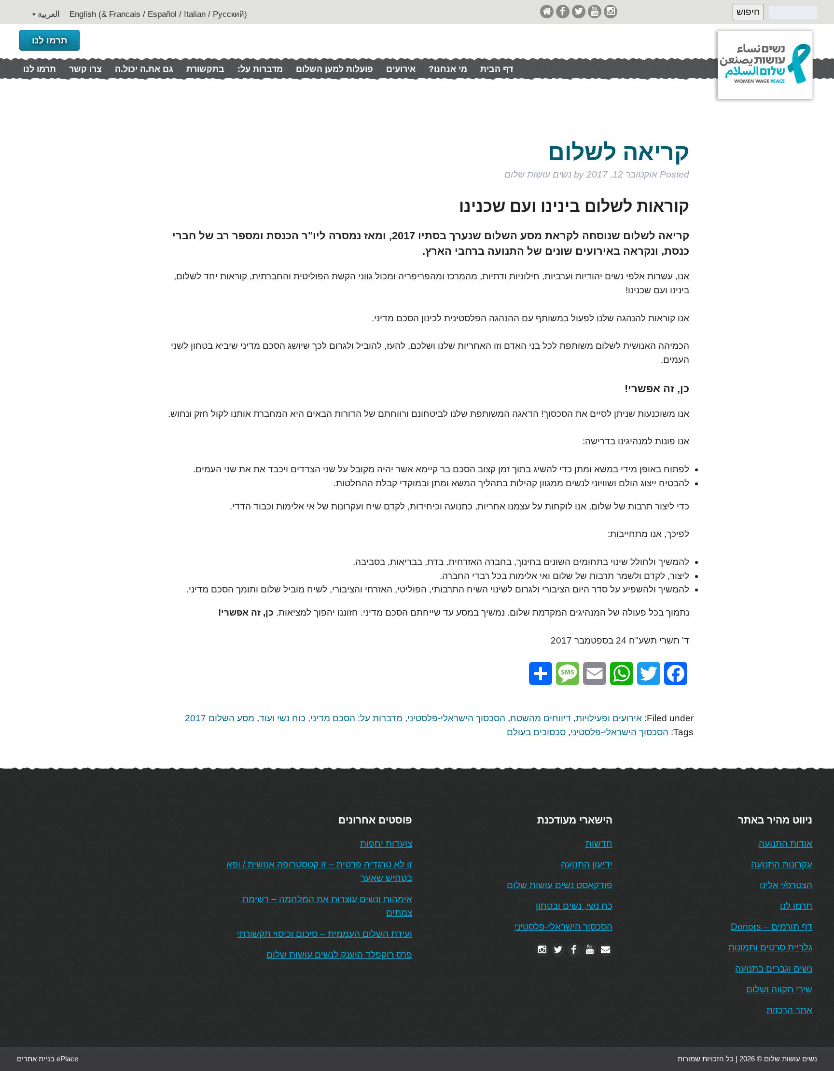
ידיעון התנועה (586, 864)
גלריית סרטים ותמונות (770, 947)
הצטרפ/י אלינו (786, 885)
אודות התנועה (785, 843)
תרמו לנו (50, 40)
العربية (49, 14)
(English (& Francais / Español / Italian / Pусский (158, 14)
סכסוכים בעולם (536, 732)
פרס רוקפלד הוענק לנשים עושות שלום (339, 954)
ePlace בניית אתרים (47, 1059)
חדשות (598, 843)
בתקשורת (205, 69)
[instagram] (610, 11)
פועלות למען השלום (334, 69)
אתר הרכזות (789, 1010)
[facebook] (563, 11)
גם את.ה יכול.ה (144, 69)
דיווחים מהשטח (540, 718)
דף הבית (496, 69)
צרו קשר (85, 69)
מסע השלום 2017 (219, 718)
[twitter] (578, 11)
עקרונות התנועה (781, 864)
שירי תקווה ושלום (779, 989)
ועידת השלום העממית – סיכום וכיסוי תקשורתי (324, 934)
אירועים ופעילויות (609, 718)
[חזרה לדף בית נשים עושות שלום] (547, 11)
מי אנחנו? (448, 69)
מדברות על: (260, 69)
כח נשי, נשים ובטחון (574, 906)
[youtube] (594, 11)
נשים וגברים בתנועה (773, 968)
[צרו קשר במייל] (605, 950)
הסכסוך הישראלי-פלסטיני (456, 718)
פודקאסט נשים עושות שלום (559, 885)
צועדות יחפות (386, 843)
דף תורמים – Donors (771, 926)
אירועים (401, 69)
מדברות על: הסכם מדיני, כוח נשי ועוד (331, 718)
